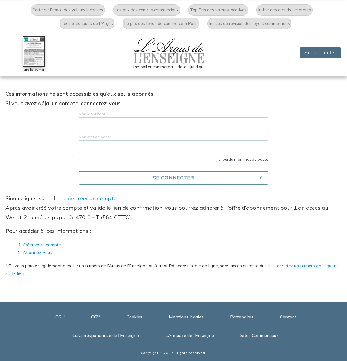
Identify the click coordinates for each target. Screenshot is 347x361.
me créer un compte (91, 198)
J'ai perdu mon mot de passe (242, 159)
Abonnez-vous (37, 252)
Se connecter (320, 52)
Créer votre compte (42, 244)
